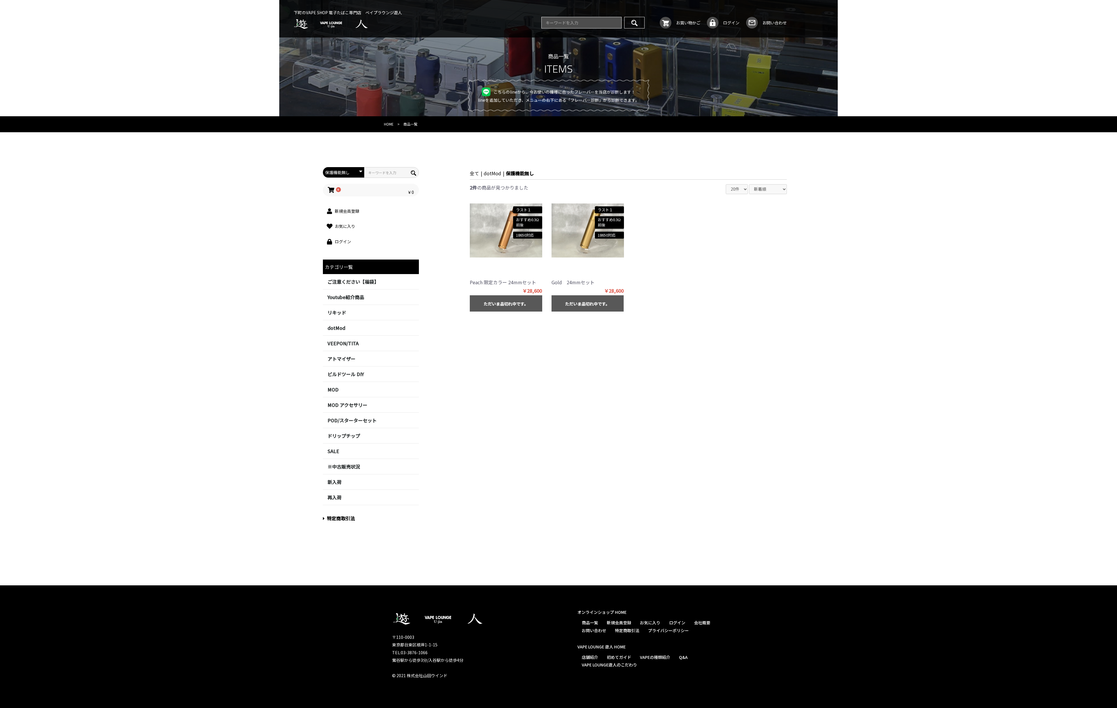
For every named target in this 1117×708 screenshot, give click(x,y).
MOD (333, 389)
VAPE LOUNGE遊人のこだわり (609, 665)
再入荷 (334, 497)
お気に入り (650, 622)
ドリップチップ (344, 435)
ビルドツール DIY (346, 374)
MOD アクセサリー (347, 404)
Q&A (683, 657)
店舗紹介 (589, 657)
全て (474, 173)
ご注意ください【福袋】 (353, 281)
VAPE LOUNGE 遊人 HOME (601, 647)
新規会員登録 (618, 622)
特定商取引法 (341, 518)
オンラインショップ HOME (601, 612)
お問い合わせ (593, 630)
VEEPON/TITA (343, 343)
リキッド (337, 312)
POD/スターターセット (352, 420)
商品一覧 (589, 622)
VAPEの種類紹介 (655, 657)
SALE (333, 451)
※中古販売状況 (344, 466)
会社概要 (702, 622)
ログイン (677, 622)
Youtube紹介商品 (346, 297)
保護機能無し (520, 173)
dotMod (336, 327)
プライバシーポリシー (668, 630)
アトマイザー (341, 358)
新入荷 (334, 481)
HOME (389, 123)
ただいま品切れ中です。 (506, 304)
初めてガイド (618, 657)
